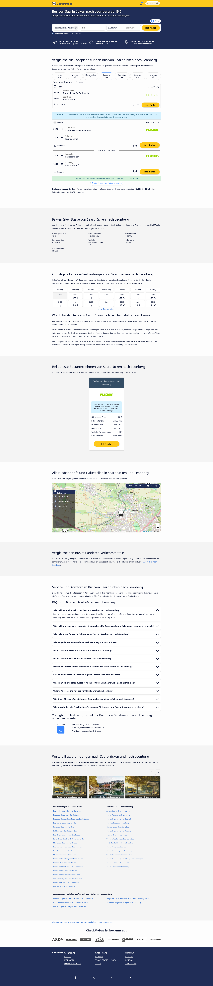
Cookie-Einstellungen (105, 960)
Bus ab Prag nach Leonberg (116, 847)
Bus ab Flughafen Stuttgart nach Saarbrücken (70, 907)
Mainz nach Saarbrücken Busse (65, 843)
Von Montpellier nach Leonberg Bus (120, 839)
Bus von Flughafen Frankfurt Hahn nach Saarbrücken (73, 899)
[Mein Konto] (141, 3)
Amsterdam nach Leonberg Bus (118, 811)
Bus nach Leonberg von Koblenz (118, 831)
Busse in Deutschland (71, 922)
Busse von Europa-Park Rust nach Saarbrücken (71, 819)
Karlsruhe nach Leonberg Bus (117, 827)
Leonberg (153, 486)
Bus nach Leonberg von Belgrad (118, 819)
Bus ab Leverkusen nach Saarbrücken (67, 835)
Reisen (98, 964)
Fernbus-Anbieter (72, 964)
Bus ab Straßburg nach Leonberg (119, 851)
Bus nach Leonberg (106, 922)
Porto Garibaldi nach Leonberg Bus (119, 843)
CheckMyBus (57, 922)
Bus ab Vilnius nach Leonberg (117, 863)
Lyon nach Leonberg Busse (116, 835)
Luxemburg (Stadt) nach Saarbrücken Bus (69, 839)
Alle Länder (130, 964)
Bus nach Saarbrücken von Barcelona (67, 811)
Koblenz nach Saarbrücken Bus (65, 831)
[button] (148, 483)
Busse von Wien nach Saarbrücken (66, 883)
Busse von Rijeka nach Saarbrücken (66, 875)
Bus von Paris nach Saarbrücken (65, 863)
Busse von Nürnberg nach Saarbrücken (68, 859)
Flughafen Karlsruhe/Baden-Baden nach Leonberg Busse (127, 899)
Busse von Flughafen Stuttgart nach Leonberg (123, 903)
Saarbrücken (136, 486)
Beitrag (129, 960)
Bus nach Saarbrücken (89, 922)
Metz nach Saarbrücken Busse (64, 855)
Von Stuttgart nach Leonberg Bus (119, 855)
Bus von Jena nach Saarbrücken (65, 823)
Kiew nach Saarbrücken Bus (63, 827)
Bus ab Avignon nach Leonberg (118, 815)
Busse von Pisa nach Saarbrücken (66, 871)
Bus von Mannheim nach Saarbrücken (67, 847)
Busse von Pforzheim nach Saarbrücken (68, 867)
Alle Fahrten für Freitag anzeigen (108, 183)
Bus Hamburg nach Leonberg (117, 823)
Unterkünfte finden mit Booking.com (68, 33)
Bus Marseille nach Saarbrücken (65, 851)
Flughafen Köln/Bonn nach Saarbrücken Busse (70, 903)
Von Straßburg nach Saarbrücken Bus (67, 879)
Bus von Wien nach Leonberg (117, 867)
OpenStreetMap (148, 531)
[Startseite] (62, 3)
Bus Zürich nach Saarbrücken (64, 887)
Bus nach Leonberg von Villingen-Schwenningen (124, 859)
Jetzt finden (150, 105)
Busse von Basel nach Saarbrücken (66, 815)
